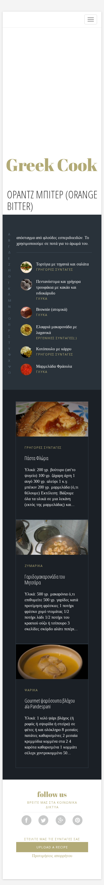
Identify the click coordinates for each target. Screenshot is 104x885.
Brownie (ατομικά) (51, 309)
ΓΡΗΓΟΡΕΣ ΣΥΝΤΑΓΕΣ (54, 269)
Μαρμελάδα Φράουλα (54, 366)
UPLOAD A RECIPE (52, 847)
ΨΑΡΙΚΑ (31, 690)
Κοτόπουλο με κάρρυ (53, 349)
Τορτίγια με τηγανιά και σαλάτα (62, 264)
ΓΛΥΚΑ (41, 298)
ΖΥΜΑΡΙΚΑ (34, 565)
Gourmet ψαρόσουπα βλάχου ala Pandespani (50, 703)
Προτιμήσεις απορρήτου (52, 856)
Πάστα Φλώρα (36, 458)
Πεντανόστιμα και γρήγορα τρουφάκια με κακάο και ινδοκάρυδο (58, 287)
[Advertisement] (52, 85)
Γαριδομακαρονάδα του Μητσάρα (45, 579)
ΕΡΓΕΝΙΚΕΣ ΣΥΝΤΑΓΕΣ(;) (56, 338)
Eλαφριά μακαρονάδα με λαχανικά (56, 330)
